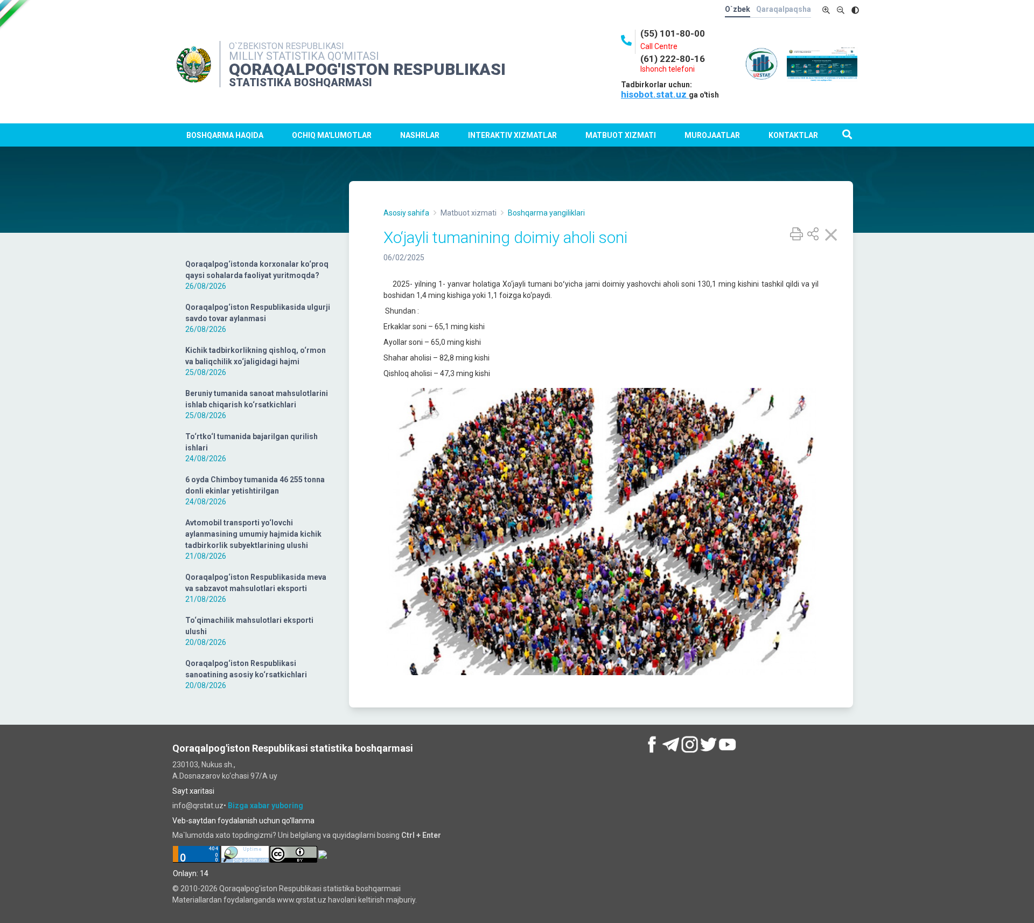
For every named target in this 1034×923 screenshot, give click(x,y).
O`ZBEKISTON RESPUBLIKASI (286, 46)
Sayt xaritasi (193, 791)
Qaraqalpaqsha (783, 9)
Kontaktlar (793, 135)
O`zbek (737, 9)
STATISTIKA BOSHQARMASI (300, 82)
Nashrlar (419, 135)
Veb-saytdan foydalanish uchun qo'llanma (243, 820)
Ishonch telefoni (667, 69)
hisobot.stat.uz (655, 94)
